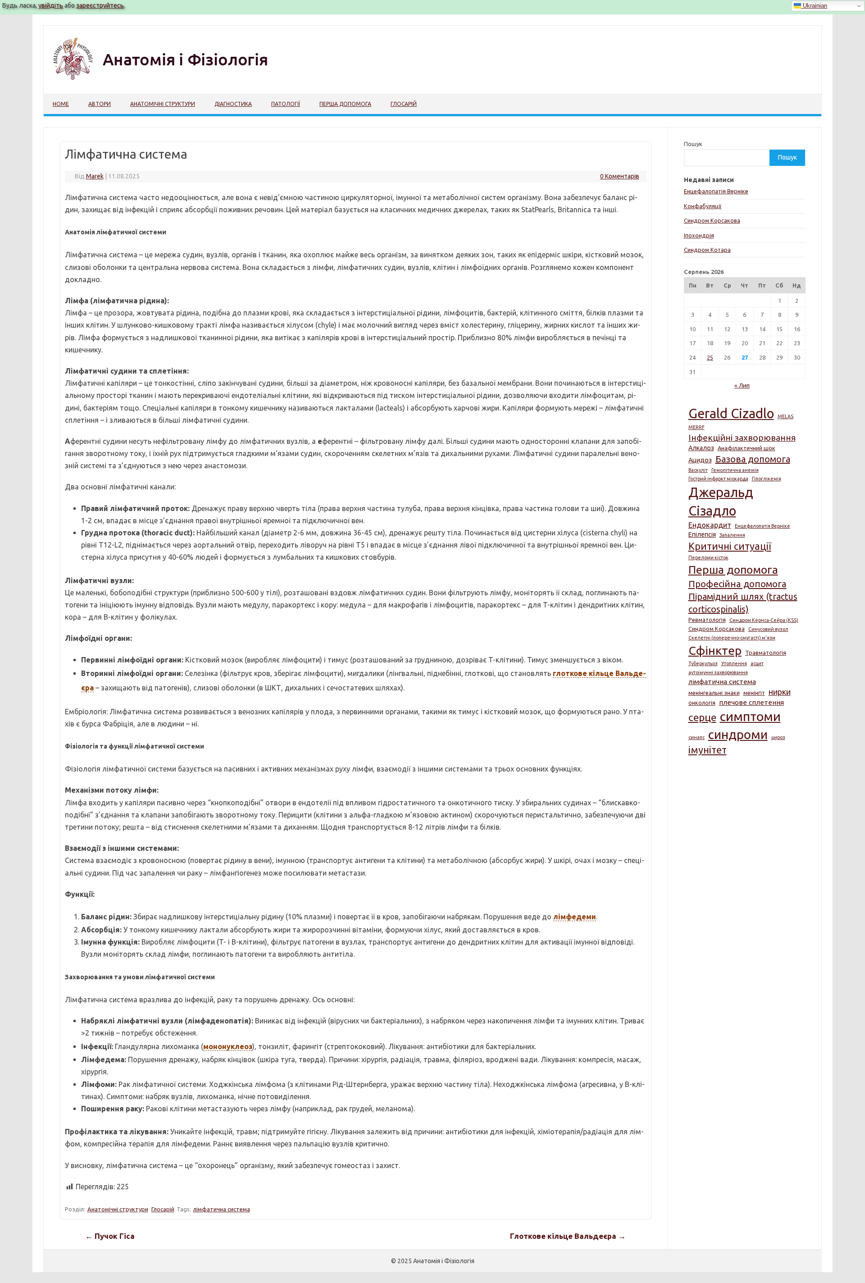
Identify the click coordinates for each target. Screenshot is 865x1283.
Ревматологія (707, 619)
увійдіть (50, 5)
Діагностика (233, 104)
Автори (99, 104)
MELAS (785, 416)
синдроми (738, 734)
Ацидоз (700, 460)
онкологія (701, 702)
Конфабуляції (703, 206)
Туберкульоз (703, 663)
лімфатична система (221, 1209)
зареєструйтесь (100, 5)
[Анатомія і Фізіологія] (179, 78)
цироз (778, 737)
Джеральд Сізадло (720, 501)
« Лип (742, 385)
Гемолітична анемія (735, 470)
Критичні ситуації (729, 546)
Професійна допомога (737, 584)
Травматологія (765, 652)
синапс (696, 737)
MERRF (696, 427)
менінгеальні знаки (714, 692)
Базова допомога (752, 459)
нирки (780, 691)
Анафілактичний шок (746, 448)
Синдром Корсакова (712, 220)
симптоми (750, 716)
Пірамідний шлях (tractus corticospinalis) (742, 602)
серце (702, 717)
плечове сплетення (751, 702)
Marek (95, 176)
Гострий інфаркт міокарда (718, 478)
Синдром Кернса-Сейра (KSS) (763, 620)
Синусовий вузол (768, 629)
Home (61, 104)
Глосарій (404, 104)
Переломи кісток (708, 557)
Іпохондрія (699, 235)
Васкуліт (698, 470)
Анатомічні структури (162, 104)
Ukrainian (814, 5)
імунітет (707, 749)
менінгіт (754, 692)
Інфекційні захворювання (742, 438)
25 (710, 357)
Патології (285, 104)
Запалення (732, 535)
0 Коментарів (619, 176)
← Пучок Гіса (110, 1236)
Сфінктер (715, 650)
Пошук (693, 144)
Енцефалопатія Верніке (716, 191)
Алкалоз (701, 448)
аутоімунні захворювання (718, 672)
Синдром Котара (707, 250)
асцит (757, 663)
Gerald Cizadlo (731, 413)
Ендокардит (709, 525)
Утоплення (734, 663)
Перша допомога (345, 104)
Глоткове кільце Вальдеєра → (568, 1236)
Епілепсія (702, 534)
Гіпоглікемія (766, 478)
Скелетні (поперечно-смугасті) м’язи (731, 637)
